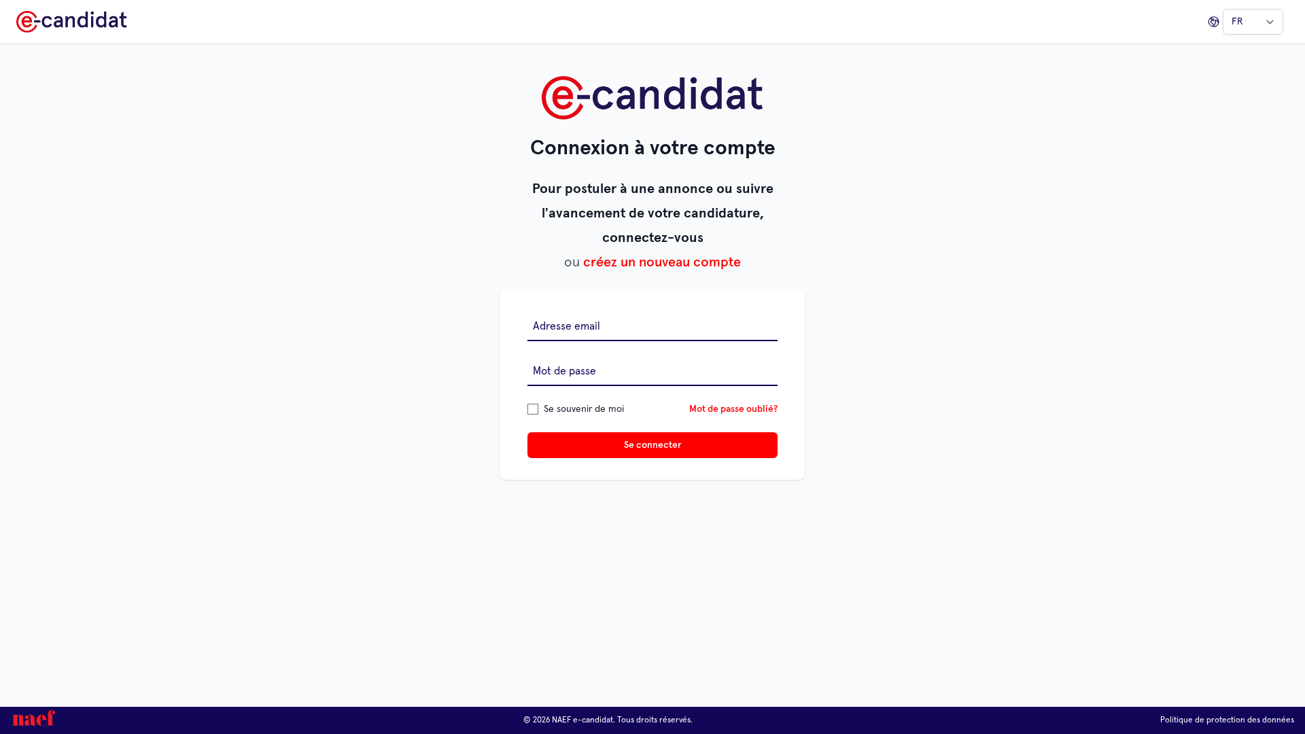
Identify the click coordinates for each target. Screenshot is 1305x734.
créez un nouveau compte (662, 262)
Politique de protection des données (1227, 720)
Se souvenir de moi (584, 409)
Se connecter (653, 445)
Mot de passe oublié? (733, 409)
